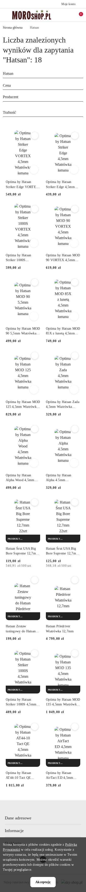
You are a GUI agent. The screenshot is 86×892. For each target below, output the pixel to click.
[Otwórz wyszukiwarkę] (62, 14)
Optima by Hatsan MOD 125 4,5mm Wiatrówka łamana (23, 404)
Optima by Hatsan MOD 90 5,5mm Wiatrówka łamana (23, 331)
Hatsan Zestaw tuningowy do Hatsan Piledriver (21, 629)
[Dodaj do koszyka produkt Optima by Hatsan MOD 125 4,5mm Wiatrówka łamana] (34, 389)
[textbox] (37, 85)
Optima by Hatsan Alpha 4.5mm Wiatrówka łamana (59, 478)
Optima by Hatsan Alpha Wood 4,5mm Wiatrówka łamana (20, 478)
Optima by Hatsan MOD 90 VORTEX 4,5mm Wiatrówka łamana (63, 258)
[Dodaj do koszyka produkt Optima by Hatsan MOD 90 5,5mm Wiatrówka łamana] (34, 316)
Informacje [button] (14, 830)
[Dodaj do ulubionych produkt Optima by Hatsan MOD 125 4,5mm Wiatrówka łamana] (34, 355)
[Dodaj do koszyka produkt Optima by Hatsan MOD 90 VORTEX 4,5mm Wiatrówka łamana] (74, 243)
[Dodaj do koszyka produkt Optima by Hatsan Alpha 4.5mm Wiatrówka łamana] (74, 463)
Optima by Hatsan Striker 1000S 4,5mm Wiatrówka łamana (21, 702)
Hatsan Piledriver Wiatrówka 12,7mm (60, 628)
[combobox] (43, 86)
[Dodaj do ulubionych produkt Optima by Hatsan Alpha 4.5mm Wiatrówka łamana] (74, 429)
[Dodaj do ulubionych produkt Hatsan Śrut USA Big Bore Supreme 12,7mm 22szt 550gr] (74, 502)
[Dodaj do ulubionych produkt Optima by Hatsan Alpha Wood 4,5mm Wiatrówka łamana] (34, 429)
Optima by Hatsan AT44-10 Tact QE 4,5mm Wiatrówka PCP (22, 775)
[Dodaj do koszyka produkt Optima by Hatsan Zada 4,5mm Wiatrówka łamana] (74, 389)
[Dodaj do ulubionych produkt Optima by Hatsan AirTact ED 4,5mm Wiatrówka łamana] (74, 726)
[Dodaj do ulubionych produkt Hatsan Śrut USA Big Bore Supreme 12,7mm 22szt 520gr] (34, 502)
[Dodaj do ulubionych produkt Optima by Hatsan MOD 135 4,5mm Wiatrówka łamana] (74, 653)
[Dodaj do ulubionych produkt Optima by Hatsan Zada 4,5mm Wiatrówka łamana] (74, 355)
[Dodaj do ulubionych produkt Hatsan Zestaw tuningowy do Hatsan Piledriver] (34, 580)
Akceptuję (42, 882)
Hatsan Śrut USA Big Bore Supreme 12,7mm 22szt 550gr (62, 551)
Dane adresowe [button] (18, 818)
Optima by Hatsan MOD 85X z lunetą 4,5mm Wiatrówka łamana (63, 331)
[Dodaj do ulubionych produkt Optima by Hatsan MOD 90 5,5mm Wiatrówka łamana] (34, 282)
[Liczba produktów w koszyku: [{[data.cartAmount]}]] (77, 14)
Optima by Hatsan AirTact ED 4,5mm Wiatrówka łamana (59, 775)
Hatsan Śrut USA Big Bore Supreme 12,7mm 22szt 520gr (22, 551)
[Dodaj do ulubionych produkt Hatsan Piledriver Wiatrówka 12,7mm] (74, 580)
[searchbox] (43, 97)
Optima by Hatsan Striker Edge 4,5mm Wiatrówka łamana (60, 184)
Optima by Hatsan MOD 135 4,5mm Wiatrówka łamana (63, 702)
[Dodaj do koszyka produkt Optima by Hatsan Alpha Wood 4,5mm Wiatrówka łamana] (34, 463)
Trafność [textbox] (9, 112)
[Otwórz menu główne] (5, 14)
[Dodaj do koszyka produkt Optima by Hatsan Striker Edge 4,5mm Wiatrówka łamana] (74, 169)
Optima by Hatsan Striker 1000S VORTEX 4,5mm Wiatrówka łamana (19, 258)
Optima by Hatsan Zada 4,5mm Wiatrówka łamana (62, 404)
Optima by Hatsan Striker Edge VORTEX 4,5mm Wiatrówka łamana (22, 184)
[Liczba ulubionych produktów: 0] (70, 14)
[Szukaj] (81, 74)
